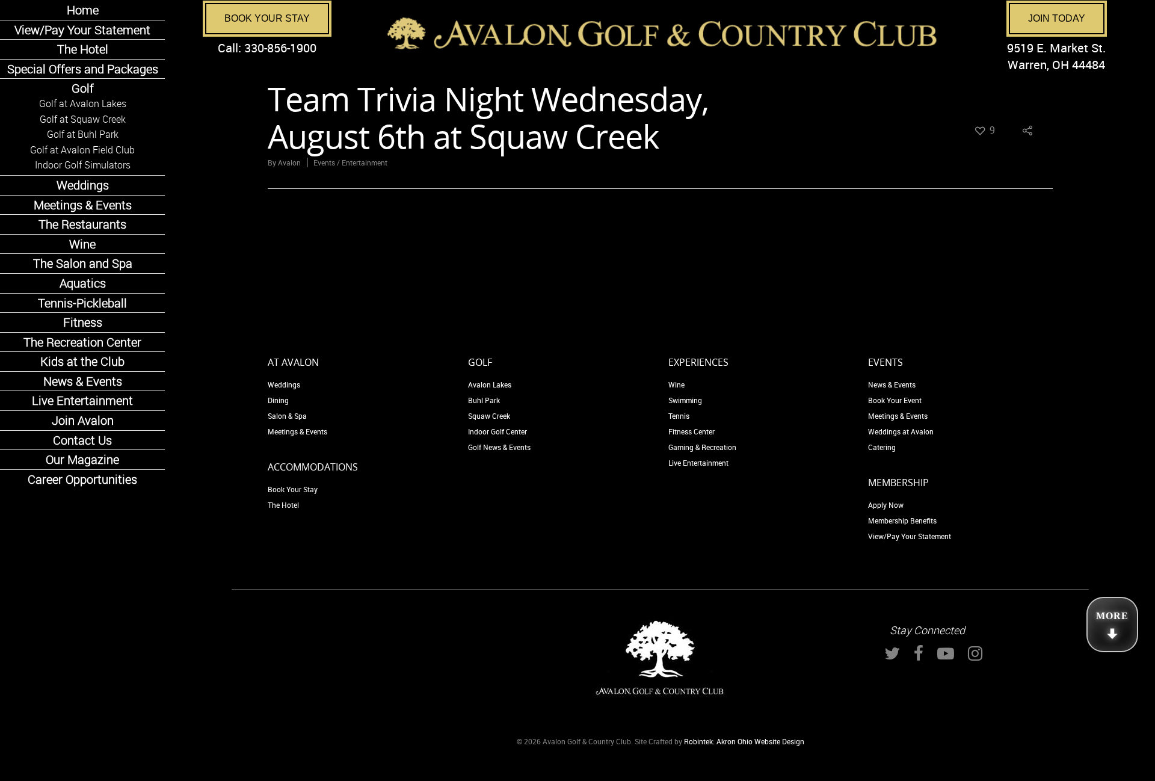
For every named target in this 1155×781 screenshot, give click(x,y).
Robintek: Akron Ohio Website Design (744, 741)
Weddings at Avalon (901, 431)
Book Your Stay (267, 18)
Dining (278, 400)
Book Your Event (895, 400)
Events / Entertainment (350, 162)
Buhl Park (484, 400)
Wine (676, 384)
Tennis (678, 416)
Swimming (685, 400)
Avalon (289, 162)
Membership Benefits (902, 520)
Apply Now (886, 505)
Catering (882, 447)
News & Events (892, 384)
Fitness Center (691, 431)
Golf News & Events (499, 447)
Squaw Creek (489, 416)
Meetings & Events (297, 431)
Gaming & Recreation (702, 447)
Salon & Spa (287, 416)
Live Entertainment (698, 463)
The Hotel (283, 505)
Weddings (284, 384)
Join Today (1056, 18)
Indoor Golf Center (497, 431)
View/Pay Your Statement (909, 536)
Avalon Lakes (489, 384)
